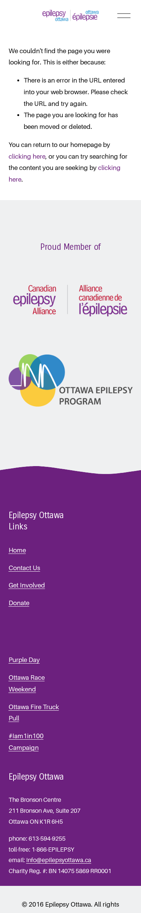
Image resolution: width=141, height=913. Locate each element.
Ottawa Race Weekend (27, 683)
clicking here (27, 156)
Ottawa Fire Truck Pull (34, 712)
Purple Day (24, 660)
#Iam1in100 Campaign (26, 742)
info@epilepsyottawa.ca (58, 860)
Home (17, 550)
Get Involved (27, 585)
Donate (19, 603)
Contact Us (24, 568)
